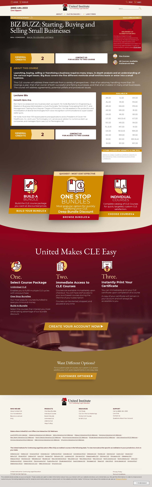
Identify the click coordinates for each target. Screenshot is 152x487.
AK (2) (108, 98)
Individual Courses (50, 413)
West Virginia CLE (44, 463)
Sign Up (25, 2)
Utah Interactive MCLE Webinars (127, 437)
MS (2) (121, 122)
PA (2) (134, 102)
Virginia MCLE (132, 461)
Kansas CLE (49, 456)
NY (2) (121, 143)
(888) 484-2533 (19, 9)
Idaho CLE (13, 456)
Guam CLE (120, 454)
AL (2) (108, 102)
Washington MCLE (16, 463)
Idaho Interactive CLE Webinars (63, 435)
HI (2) (108, 139)
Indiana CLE (32, 456)
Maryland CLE (80, 456)
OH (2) (135, 98)
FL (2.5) (108, 126)
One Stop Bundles (50, 411)
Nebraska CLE (36, 458)
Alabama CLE (14, 454)
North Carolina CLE (109, 458)
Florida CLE (101, 454)
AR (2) (108, 106)
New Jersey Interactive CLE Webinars (22, 437)
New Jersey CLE (73, 458)
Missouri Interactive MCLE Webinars (86, 435)
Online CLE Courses (85, 416)
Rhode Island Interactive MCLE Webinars (102, 437)
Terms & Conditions (119, 474)
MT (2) (121, 126)
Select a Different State (131, 17)
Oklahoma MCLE (16, 461)
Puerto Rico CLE (52, 461)
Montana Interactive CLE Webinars (110, 435)
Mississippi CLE (126, 456)
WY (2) (135, 143)
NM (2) (121, 135)
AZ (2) (108, 110)
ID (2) (108, 143)
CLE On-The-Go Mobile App (88, 413)
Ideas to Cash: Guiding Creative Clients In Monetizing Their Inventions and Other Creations (119, 157)
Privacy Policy (121, 479)
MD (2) (121, 110)
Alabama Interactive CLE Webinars (40, 435)
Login (15, 2)
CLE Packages (73, 14)
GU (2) (108, 135)
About (59, 14)
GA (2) (108, 131)
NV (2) (121, 139)
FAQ (11, 418)
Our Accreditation (16, 413)
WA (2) (135, 131)
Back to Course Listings (40, 37)
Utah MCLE (109, 461)
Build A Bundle (49, 416)
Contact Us (81, 57)
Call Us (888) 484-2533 (120, 411)
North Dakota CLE (124, 458)
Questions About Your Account (123, 418)
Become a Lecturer (16, 416)
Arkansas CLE (45, 454)
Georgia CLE (111, 454)
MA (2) (121, 106)
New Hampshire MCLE (59, 458)
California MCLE (56, 454)
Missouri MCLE (15, 458)
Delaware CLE (91, 454)
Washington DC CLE (30, 463)
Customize (74, 376)
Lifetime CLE (49, 421)
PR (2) (135, 106)
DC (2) (108, 122)
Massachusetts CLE (92, 456)
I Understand (141, 483)
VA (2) (134, 122)
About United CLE (16, 411)
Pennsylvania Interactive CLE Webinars (75, 437)
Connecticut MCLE (79, 454)
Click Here (137, 47)
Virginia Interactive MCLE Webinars (21, 440)
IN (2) (121, 102)
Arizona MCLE (34, 454)
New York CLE (97, 458)
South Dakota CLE (79, 461)
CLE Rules (82, 411)
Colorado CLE (67, 454)
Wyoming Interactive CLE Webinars (72, 440)
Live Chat (116, 413)
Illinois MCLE (22, 456)
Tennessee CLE (91, 461)
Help (131, 2)
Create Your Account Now (74, 326)
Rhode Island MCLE (65, 461)
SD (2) (135, 114)
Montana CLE (25, 458)
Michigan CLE (104, 456)
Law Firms (91, 14)
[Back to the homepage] (75, 4)
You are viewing (20, 17)
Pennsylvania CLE (40, 461)
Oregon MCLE (27, 461)
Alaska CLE (24, 454)
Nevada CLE (46, 458)
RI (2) (135, 110)
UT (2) (135, 118)
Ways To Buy (49, 423)
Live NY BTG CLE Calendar (18, 435)
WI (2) (135, 135)
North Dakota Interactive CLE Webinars (48, 437)
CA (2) (108, 114)
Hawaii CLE (129, 454)
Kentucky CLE (58, 456)
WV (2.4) (135, 139)
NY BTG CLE (83, 418)
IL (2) (122, 98)
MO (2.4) (121, 118)
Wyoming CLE (57, 463)
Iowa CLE (40, 456)
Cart (139, 2)
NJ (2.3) (121, 131)
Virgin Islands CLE (120, 461)
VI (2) (135, 126)
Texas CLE (101, 461)
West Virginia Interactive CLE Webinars (47, 440)
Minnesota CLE (115, 456)
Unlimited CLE (49, 418)
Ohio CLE (134, 458)
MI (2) (121, 114)
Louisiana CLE (69, 456)
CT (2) (108, 118)
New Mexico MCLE (85, 458)
